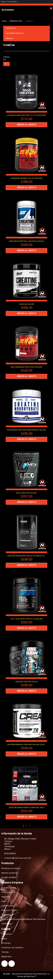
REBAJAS (9, 38)
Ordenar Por (6, 58)
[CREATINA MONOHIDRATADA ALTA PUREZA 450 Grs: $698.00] (26, 539)
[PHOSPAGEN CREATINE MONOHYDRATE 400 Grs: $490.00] (26, 414)
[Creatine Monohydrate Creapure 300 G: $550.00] (26, 791)
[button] (41, 9)
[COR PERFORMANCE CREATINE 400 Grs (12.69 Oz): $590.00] (26, 728)
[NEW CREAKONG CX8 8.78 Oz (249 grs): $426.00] (26, 351)
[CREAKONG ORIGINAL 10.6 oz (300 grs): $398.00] (26, 162)
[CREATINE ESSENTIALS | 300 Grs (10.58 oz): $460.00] (26, 225)
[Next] (49, 825)
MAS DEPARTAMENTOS (15, 33)
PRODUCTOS (11, 28)
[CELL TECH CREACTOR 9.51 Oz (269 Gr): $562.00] (26, 602)
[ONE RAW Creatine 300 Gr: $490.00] (26, 665)
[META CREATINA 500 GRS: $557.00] (26, 477)
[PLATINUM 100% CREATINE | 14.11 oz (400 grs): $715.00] (26, 99)
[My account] (45, 10)
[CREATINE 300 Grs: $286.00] (26, 288)
